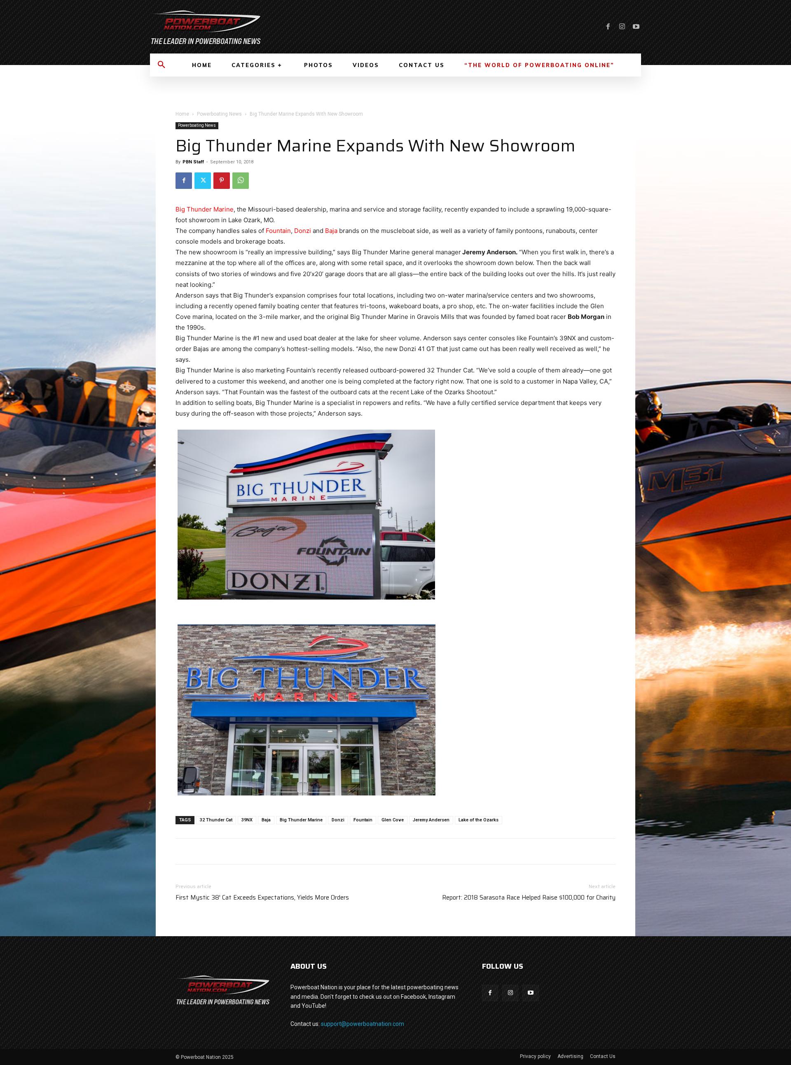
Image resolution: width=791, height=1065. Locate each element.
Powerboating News (219, 114)
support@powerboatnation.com (362, 1024)
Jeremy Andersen (431, 820)
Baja (331, 231)
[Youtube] (636, 27)
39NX (247, 820)
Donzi (302, 231)
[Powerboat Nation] (268, 26)
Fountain (278, 231)
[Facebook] (608, 27)
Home (182, 114)
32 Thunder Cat (216, 820)
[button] (161, 65)
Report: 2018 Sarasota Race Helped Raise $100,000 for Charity (528, 897)
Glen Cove (392, 820)
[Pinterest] (221, 180)
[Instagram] (622, 27)
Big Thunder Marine (205, 209)
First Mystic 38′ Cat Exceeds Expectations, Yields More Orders (262, 897)
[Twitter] (202, 180)
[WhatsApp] (240, 180)
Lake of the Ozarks (478, 820)
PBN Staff (193, 162)
